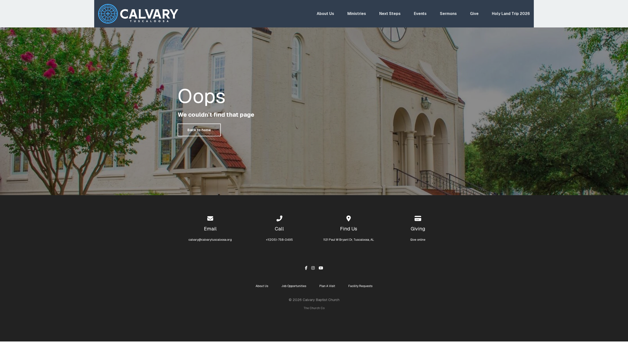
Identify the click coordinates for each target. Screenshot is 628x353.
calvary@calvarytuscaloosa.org (210, 240)
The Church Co (314, 308)
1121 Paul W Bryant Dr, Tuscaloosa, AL (348, 240)
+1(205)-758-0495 (279, 240)
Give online (417, 240)
